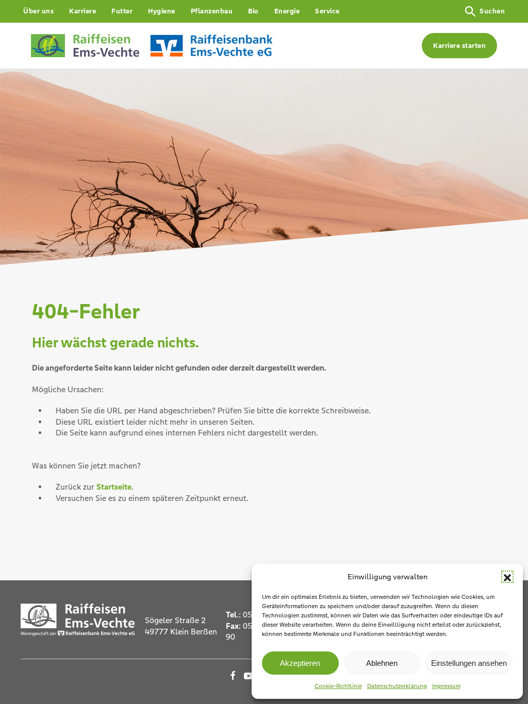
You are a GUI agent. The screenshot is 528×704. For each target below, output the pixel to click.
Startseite (113, 487)
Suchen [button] (492, 11)
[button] (507, 577)
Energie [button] (287, 11)
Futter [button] (122, 11)
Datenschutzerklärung (397, 686)
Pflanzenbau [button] (212, 11)
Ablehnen (382, 663)
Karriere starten (459, 45)
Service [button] (327, 11)
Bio (253, 11)
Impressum (446, 686)
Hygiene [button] (161, 11)
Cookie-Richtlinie (338, 686)
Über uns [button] (38, 11)
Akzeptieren (300, 663)
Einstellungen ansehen (469, 663)
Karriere (82, 11)
